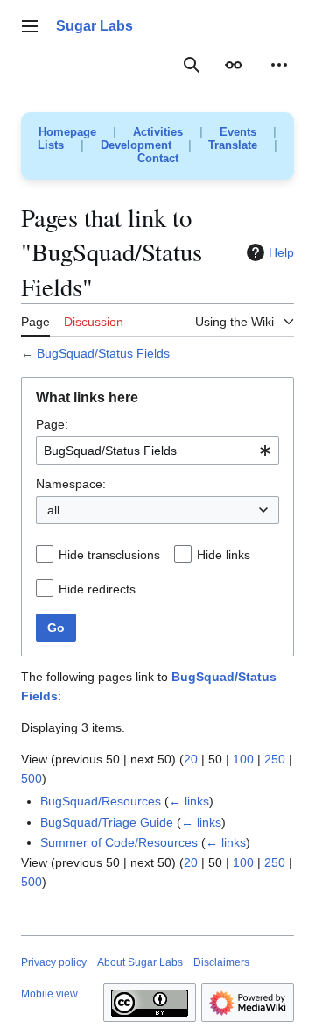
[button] (29, 26)
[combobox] (157, 450)
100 (243, 759)
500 (31, 778)
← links (189, 801)
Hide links (223, 555)
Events (238, 131)
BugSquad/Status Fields (103, 353)
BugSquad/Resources (100, 801)
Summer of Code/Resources (119, 842)
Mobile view (49, 994)
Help (281, 252)
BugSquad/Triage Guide (106, 822)
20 (191, 759)
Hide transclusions (109, 555)
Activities (158, 131)
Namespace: (71, 484)
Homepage (67, 131)
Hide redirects (97, 589)
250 (274, 759)
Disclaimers (221, 962)
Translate (232, 145)
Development (136, 145)
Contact (157, 158)
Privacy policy (54, 962)
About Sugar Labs (140, 962)
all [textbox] (53, 510)
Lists (51, 145)
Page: (52, 424)
